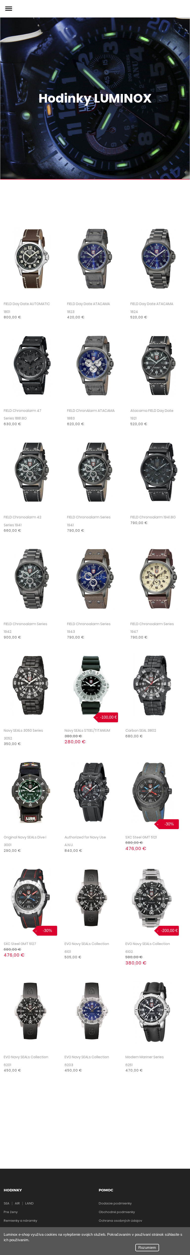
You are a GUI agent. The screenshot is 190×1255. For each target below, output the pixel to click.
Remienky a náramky (20, 1220)
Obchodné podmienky (117, 1212)
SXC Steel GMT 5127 (20, 943)
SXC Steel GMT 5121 (141, 837)
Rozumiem (147, 1247)
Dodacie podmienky (115, 1203)
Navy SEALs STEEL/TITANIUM (87, 730)
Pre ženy (11, 1212)
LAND (29, 1203)
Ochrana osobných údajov (120, 1220)
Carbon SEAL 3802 (140, 730)
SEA (6, 1203)
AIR (17, 1203)
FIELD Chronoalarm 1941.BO (153, 517)
